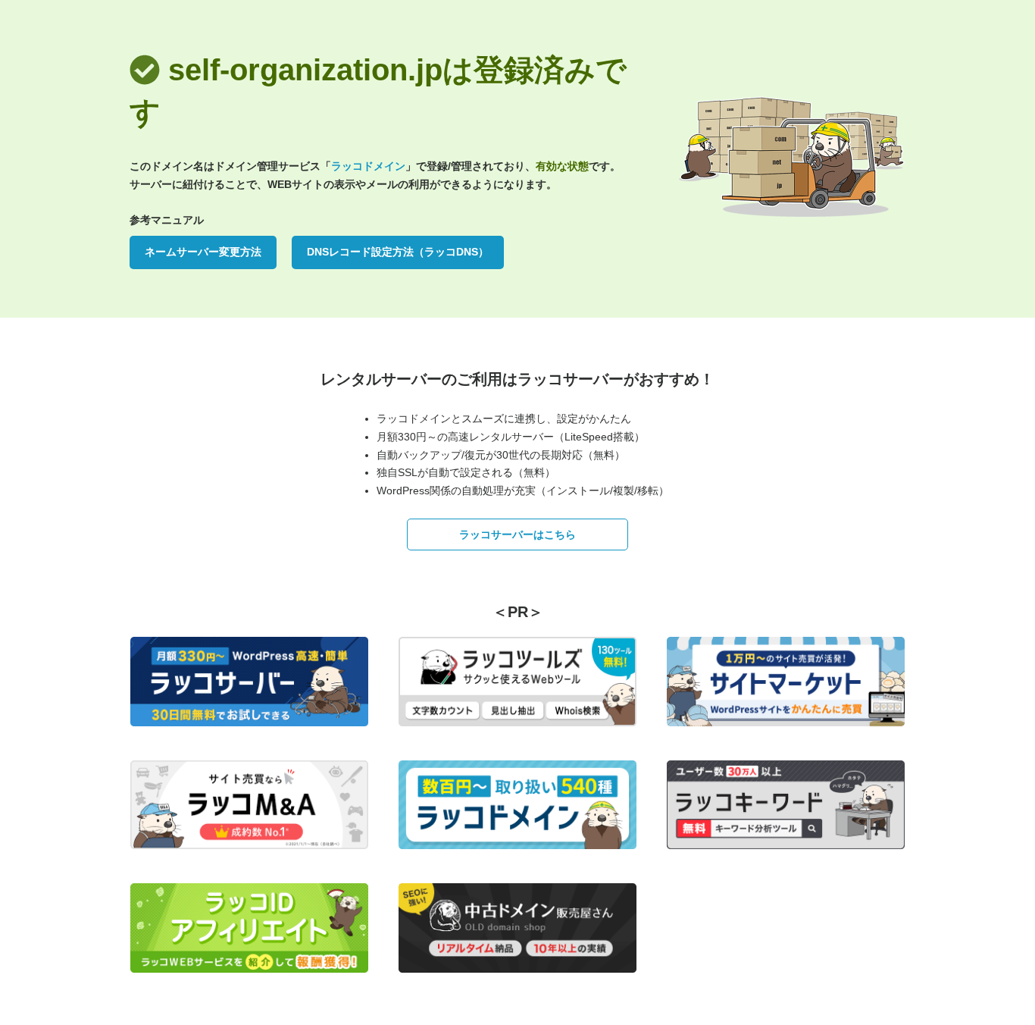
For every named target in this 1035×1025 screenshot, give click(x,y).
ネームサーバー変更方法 (203, 252)
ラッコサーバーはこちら (517, 534)
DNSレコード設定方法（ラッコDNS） (398, 252)
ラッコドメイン (368, 166)
